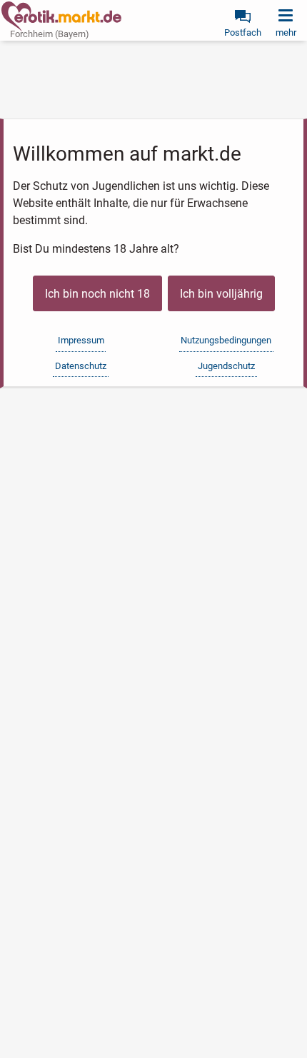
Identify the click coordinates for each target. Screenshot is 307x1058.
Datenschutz (80, 366)
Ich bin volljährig (221, 294)
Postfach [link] (242, 32)
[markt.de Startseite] (61, 16)
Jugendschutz (226, 366)
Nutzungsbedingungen (226, 340)
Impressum (81, 340)
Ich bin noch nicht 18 (97, 294)
